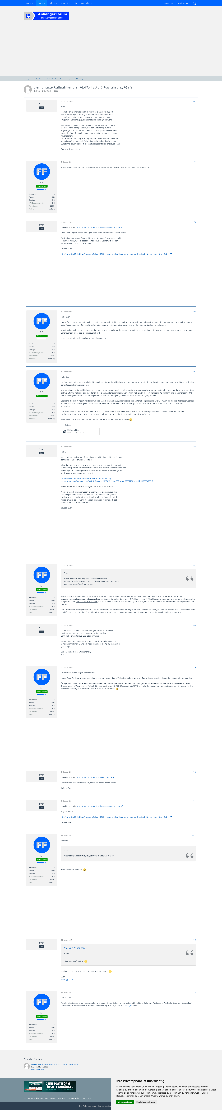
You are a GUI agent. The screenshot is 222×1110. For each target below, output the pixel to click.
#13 (194, 940)
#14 (194, 992)
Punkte (31, 197)
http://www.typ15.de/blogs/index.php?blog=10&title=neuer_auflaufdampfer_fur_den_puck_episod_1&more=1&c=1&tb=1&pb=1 (115, 254)
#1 (194, 101)
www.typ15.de (67, 979)
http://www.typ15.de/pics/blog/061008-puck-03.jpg (98, 806)
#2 (194, 162)
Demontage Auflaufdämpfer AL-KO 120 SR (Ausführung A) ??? (57, 1064)
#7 (194, 565)
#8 (194, 625)
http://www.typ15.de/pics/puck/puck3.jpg (94, 777)
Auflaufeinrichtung (38, 1069)
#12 (194, 835)
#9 (194, 667)
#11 (194, 801)
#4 (194, 311)
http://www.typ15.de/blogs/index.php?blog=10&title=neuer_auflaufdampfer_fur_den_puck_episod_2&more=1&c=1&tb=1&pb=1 (115, 817)
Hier (126, 1005)
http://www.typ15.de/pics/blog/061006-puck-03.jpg (98, 227)
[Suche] (194, 3)
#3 (194, 222)
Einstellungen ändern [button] (145, 1102)
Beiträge (32, 200)
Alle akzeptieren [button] (125, 1102)
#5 (194, 371)
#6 (194, 446)
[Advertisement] (111, 51)
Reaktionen (33, 194)
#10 (194, 772)
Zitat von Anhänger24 (75, 947)
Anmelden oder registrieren (176, 3)
